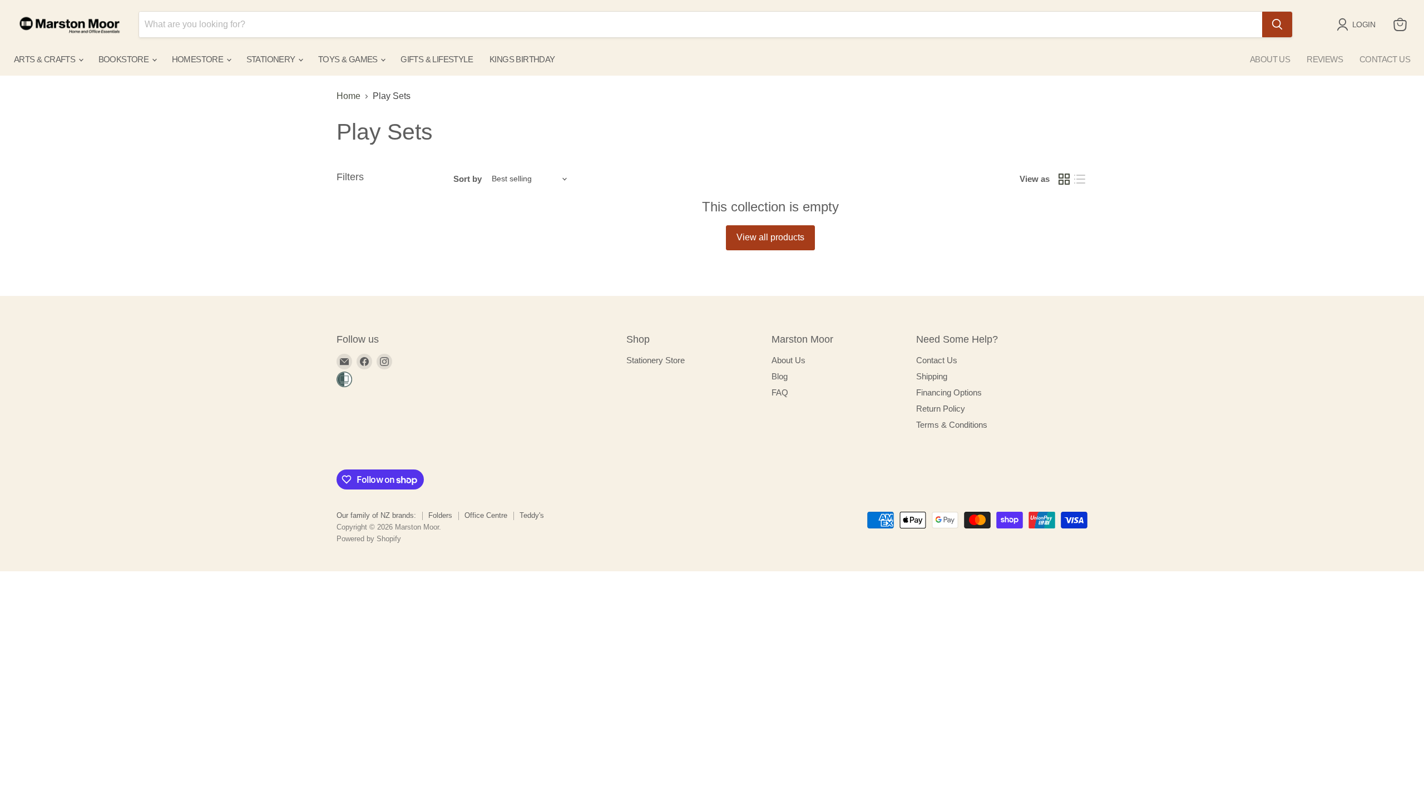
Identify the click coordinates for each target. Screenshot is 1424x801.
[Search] (1277, 24)
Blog (780, 376)
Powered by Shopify (369, 539)
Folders (440, 515)
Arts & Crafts (45, 59)
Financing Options (949, 392)
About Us (788, 360)
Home (348, 96)
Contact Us (936, 360)
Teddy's (532, 515)
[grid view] (1064, 179)
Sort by (467, 179)
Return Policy (940, 408)
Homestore (198, 59)
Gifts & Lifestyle (436, 59)
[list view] (1079, 179)
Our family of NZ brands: (376, 515)
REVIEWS (1325, 59)
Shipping (931, 376)
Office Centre (485, 515)
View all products (770, 237)
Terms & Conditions (951, 424)
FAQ (780, 392)
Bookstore (124, 59)
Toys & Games (348, 59)
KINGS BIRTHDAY (522, 59)
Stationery (271, 59)
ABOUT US (1270, 59)
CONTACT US (1384, 59)
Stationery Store (655, 360)
